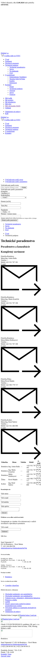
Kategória (4, 191)
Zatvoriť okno (5, 656)
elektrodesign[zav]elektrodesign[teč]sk (14, 548)
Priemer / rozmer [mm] (8, 214)
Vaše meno (4, 494)
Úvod (7, 233)
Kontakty (4, 654)
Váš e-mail (4, 498)
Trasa (9, 654)
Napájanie (4, 210)
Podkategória (5, 195)
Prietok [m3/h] (6, 201)
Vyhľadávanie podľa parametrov (16, 182)
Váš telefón (5, 502)
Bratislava (8, 577)
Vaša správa (5, 506)
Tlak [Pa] (4, 206)
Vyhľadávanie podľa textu (14, 180)
